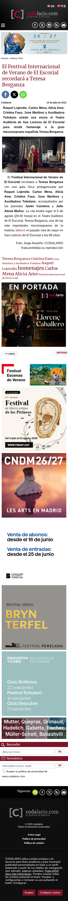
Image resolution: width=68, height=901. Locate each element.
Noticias (4, 58)
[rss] (56, 25)
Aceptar (29, 892)
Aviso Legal (34, 834)
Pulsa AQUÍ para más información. (32, 872)
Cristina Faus (42, 258)
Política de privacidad (34, 839)
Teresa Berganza (16, 258)
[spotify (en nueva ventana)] (35, 792)
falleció (20, 230)
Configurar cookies (50, 892)
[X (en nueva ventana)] (42, 25)
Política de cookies (34, 843)
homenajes (31, 268)
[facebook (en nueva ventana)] (35, 25)
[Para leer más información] (34, 53)
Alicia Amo (26, 273)
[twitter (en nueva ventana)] (49, 792)
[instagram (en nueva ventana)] (49, 25)
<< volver (10, 354)
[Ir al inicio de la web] (34, 17)
